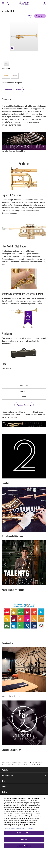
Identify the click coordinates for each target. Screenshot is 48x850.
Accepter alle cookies (24, 846)
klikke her (23, 822)
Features (5, 99)
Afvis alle (24, 839)
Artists (4, 786)
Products (21, 765)
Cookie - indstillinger (24, 833)
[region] (24, 822)
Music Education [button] (7, 775)
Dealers (4, 792)
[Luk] (44, 798)
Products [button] (5, 769)
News (3, 781)
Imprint (7, 828)
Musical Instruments (36, 763)
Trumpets (29, 765)
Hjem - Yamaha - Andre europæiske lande (14, 763)
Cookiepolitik (29, 828)
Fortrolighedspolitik (18, 828)
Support (23, 396)
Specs (22, 391)
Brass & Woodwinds (10, 765)
